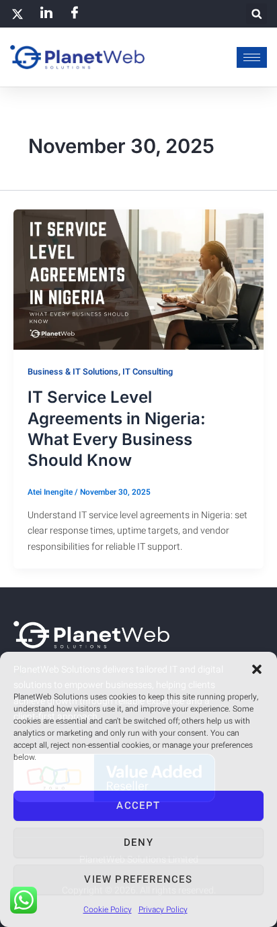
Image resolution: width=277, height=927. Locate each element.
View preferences (138, 879)
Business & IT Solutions (73, 372)
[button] (257, 669)
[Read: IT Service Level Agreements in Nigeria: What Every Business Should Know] (138, 279)
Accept (138, 805)
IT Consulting (147, 372)
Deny (138, 842)
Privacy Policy (163, 910)
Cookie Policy (107, 910)
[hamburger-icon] (252, 57)
